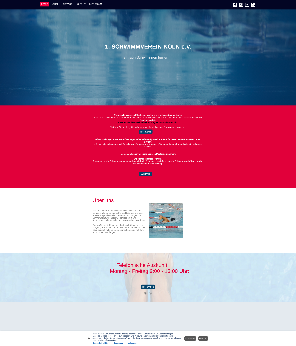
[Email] (247, 5)
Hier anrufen (148, 287)
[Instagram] (241, 5)
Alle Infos (145, 174)
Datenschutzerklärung (101, 343)
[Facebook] (235, 5)
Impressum (118, 343)
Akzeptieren (190, 338)
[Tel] (253, 5)
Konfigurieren (132, 343)
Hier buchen (145, 132)
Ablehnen (203, 338)
